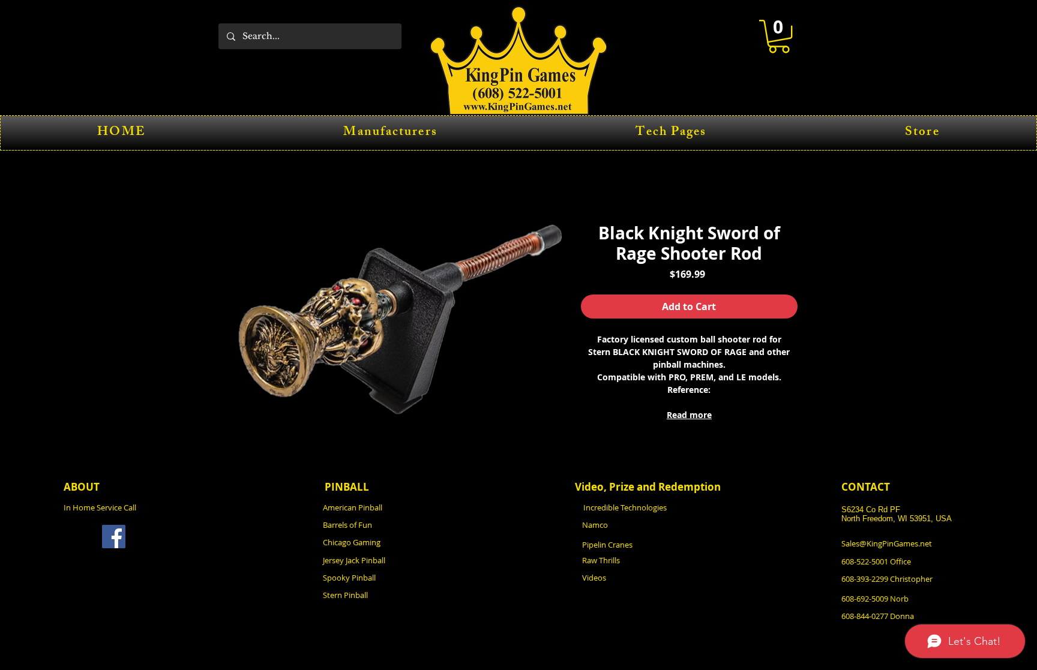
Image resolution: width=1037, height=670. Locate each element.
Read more (689, 414)
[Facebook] (113, 536)
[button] (779, 36)
